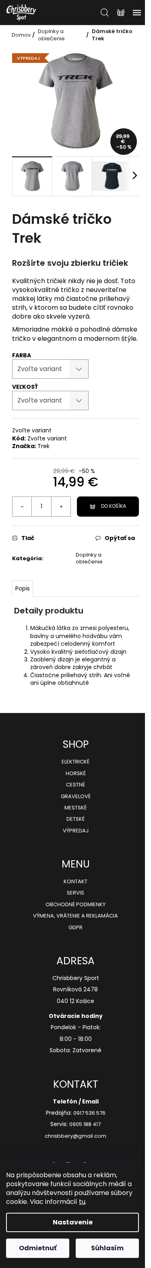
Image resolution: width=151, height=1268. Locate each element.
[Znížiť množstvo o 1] (22, 506)
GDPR (75, 927)
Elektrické (75, 761)
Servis (75, 893)
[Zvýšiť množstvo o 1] (60, 506)
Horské (76, 773)
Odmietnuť (38, 1248)
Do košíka (113, 506)
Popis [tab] (22, 588)
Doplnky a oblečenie (89, 558)
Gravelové (76, 796)
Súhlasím (107, 1248)
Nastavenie (73, 1222)
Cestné (75, 784)
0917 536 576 (89, 1113)
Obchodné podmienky (75, 904)
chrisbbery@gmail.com (75, 1136)
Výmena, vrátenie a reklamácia (75, 916)
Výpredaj (76, 830)
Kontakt (75, 881)
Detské (75, 819)
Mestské (75, 807)
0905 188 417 (85, 1124)
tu (82, 1201)
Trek (43, 446)
